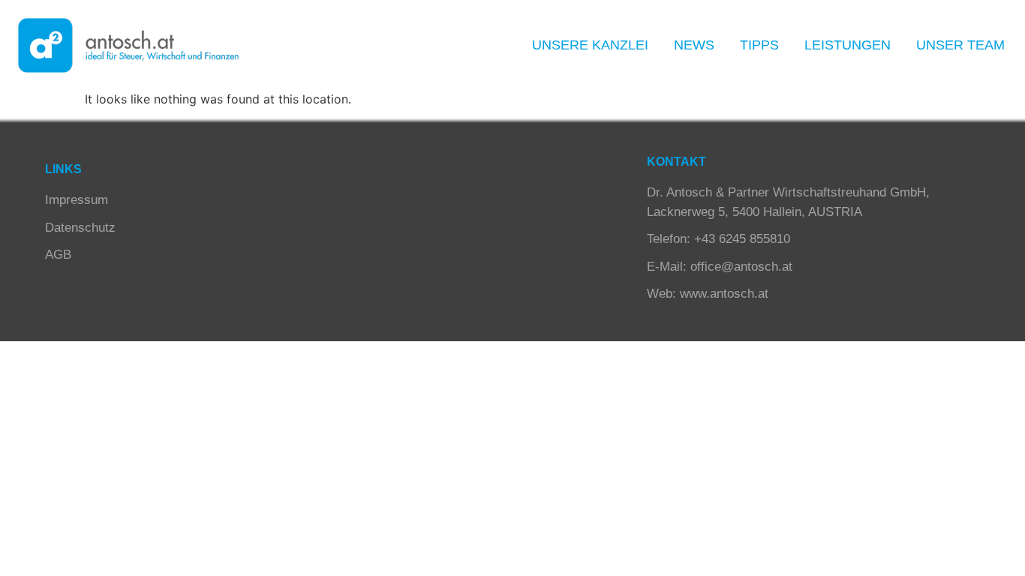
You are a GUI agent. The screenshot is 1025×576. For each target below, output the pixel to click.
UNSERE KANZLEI (590, 45)
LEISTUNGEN (847, 45)
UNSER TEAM (960, 45)
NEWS (694, 45)
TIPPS (759, 45)
